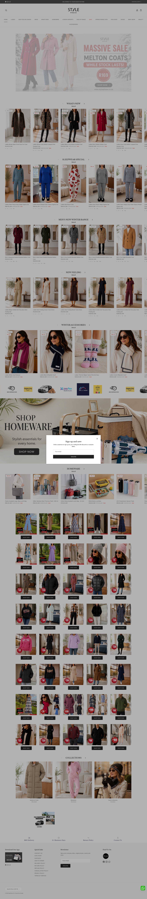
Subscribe (73, 456)
